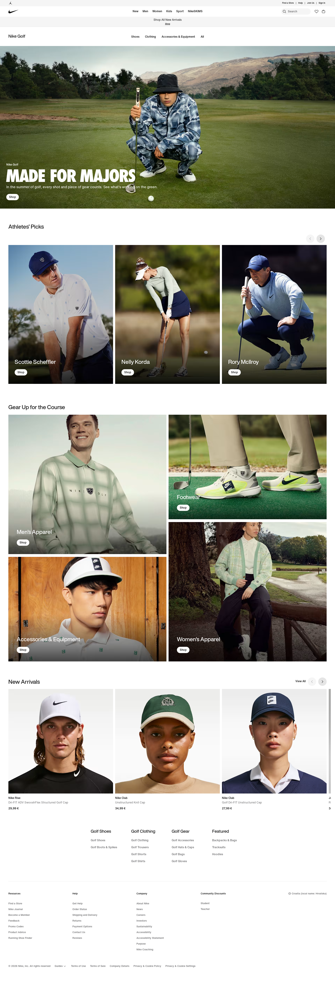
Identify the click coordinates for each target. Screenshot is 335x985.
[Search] (284, 11)
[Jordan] (10, 3)
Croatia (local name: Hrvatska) (309, 893)
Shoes (135, 36)
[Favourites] (316, 11)
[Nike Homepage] (13, 11)
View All (300, 681)
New (135, 11)
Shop (167, 24)
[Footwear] (248, 467)
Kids (169, 11)
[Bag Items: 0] (323, 11)
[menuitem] (304, 3)
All (202, 36)
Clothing (150, 36)
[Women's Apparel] (248, 591)
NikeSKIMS (195, 11)
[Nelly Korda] (167, 314)
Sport (180, 11)
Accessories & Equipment (178, 36)
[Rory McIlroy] (274, 314)
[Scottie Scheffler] (60, 314)
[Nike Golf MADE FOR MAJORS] (167, 127)
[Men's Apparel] (87, 484)
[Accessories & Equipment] (87, 609)
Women (157, 11)
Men (145, 11)
